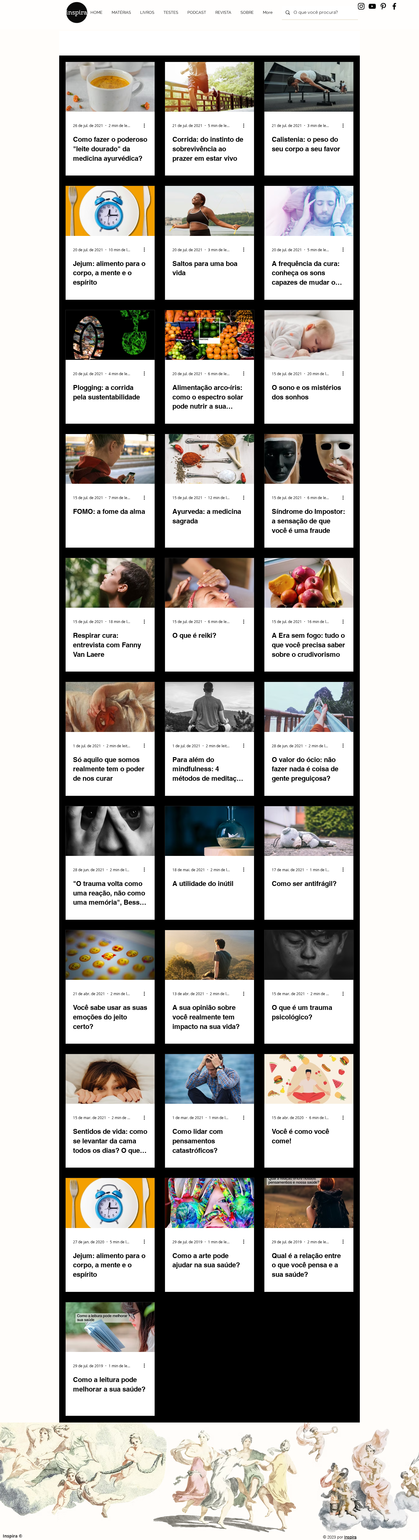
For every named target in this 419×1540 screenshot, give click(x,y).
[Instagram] (361, 6)
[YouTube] (372, 6)
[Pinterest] (383, 6)
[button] (346, 34)
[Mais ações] (146, 125)
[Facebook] (394, 6)
